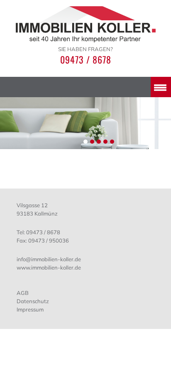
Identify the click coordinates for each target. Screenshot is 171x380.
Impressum (30, 309)
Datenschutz (33, 301)
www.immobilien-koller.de (49, 267)
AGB (23, 292)
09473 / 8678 (85, 59)
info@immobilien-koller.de (49, 259)
